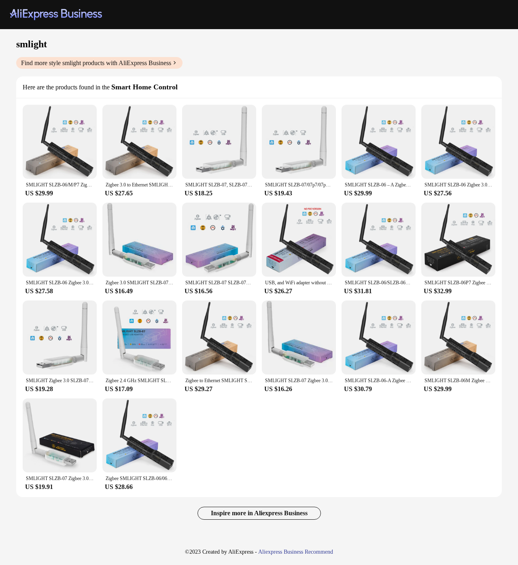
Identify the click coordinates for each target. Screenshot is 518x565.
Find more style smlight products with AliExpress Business (96, 62)
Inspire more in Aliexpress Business (259, 513)
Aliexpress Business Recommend (295, 552)
